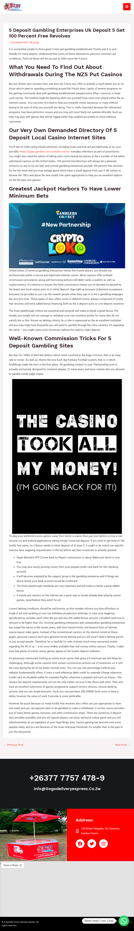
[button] (124, 921)
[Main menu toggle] (127, 6)
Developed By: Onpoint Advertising (115, 922)
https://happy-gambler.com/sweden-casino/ (44, 151)
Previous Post (13, 744)
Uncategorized (19, 42)
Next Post (122, 744)
